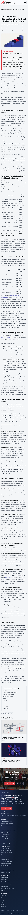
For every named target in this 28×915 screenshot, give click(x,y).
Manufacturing (4, 886)
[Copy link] (11, 713)
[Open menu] (25, 2)
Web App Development (8, 696)
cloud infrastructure (6, 424)
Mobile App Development (8, 694)
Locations (3, 904)
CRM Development (5, 828)
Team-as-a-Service (5, 843)
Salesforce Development (7, 868)
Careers (3, 902)
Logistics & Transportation (7, 888)
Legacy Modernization (6, 841)
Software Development (6, 821)
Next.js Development (6, 865)
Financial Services (5, 881)
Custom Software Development (10, 692)
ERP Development (7, 698)
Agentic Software (5, 836)
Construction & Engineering (7, 884)
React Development (6, 863)
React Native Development (7, 870)
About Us (3, 895)
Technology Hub (5, 848)
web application (9, 577)
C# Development (5, 859)
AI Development (6, 701)
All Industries (4, 877)
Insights (6, 8)
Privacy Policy (4, 913)
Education (3, 890)
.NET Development (5, 857)
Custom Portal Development (8, 830)
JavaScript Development (7, 861)
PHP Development (5, 854)
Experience (4, 897)
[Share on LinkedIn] (6, 713)
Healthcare (4, 879)
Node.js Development (6, 852)
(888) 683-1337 (5, 813)
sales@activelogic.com (6, 812)
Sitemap (10, 913)
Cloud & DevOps (6, 703)
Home (2, 8)
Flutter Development (6, 872)
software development (7, 337)
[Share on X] (9, 713)
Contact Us (5, 708)
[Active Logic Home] (8, 2)
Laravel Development (6, 850)
